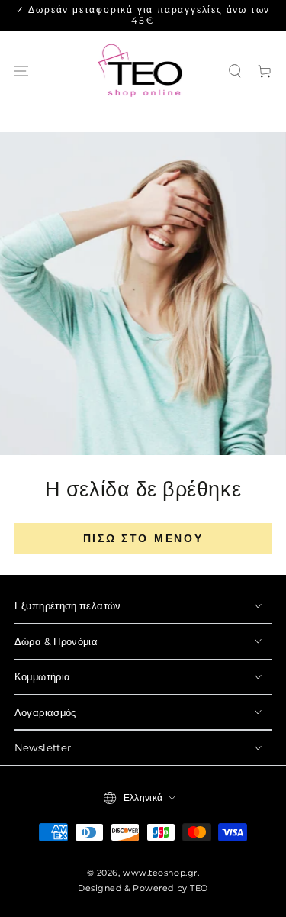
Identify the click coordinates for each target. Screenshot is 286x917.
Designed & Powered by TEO (143, 888)
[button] (235, 71)
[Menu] (21, 71)
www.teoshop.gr (160, 873)
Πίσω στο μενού (143, 538)
